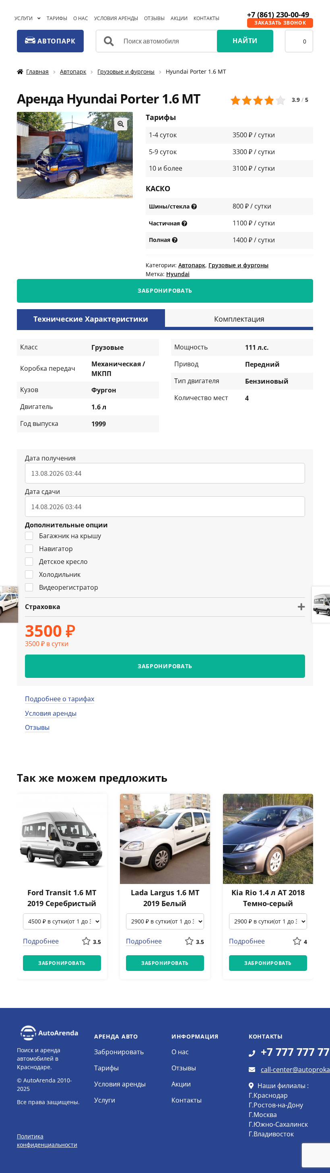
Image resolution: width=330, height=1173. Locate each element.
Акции (179, 18)
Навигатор (56, 549)
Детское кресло (63, 562)
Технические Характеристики (90, 319)
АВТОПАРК (55, 41)
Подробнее (41, 941)
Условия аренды (116, 18)
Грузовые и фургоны (126, 71)
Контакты (206, 18)
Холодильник (59, 574)
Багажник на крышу (70, 536)
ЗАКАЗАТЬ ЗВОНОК (280, 22)
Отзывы (154, 18)
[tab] (91, 318)
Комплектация (239, 319)
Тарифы (57, 18)
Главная (37, 71)
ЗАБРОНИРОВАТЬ (165, 290)
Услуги (23, 18)
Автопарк (73, 71)
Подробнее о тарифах (59, 698)
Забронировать (119, 1051)
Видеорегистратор (68, 587)
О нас (80, 18)
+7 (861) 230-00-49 (278, 14)
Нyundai (178, 274)
